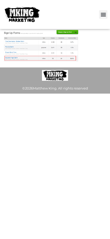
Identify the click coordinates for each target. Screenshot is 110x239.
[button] (103, 14)
